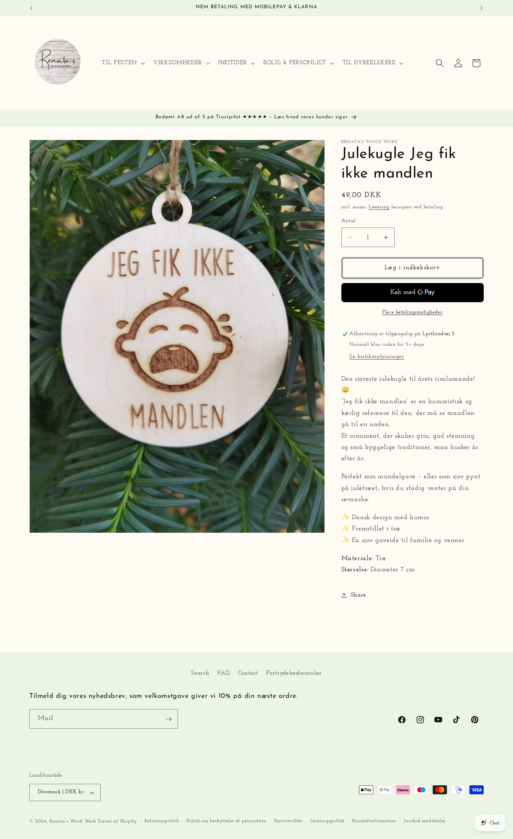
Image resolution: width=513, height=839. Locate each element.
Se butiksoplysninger (376, 357)
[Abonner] (169, 719)
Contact (248, 673)
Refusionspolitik (162, 821)
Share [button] (358, 595)
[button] (122, 63)
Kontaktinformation (374, 821)
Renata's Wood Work (73, 821)
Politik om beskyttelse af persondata (227, 821)
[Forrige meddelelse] (31, 8)
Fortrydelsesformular (293, 673)
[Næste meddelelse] (482, 8)
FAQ (223, 673)
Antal (348, 221)
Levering (379, 207)
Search (200, 673)
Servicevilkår (288, 821)
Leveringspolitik (327, 821)
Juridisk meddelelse (424, 821)
